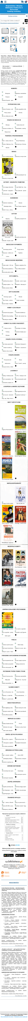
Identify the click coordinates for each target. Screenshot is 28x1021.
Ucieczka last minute (8, 838)
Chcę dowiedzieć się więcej (7, 1016)
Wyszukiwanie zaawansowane (7, 23)
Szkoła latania (7, 818)
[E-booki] (23, 34)
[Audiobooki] (14, 34)
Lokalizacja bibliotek (17, 66)
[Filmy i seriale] (14, 43)
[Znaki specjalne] (26, 23)
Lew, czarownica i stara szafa (10, 817)
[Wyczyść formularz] (23, 23)
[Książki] (5, 34)
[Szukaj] (26, 20)
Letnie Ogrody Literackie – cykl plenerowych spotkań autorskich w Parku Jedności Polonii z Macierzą (13, 889)
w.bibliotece (13, 866)
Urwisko (6, 837)
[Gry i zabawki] (14, 51)
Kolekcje (17, 23)
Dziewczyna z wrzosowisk (9, 839)
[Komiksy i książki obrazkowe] (5, 43)
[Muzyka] (23, 43)
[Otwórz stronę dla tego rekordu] (8, 92)
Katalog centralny (12, 16)
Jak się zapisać (5, 66)
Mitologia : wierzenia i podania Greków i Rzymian (13, 822)
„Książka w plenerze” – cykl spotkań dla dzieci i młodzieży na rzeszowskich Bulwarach (13, 949)
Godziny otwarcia (6, 68)
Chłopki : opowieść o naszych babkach (12, 828)
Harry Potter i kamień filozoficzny (10, 821)
